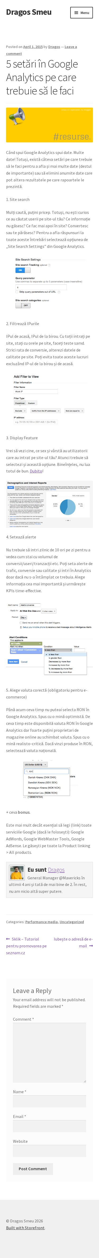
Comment (23, 1019)
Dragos (54, 46)
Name (19, 1091)
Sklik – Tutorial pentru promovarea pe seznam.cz (26, 945)
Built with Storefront (25, 1227)
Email (19, 1116)
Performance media (41, 921)
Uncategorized (72, 921)
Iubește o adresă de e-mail (73, 942)
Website (20, 1141)
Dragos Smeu (28, 12)
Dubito (36, 471)
